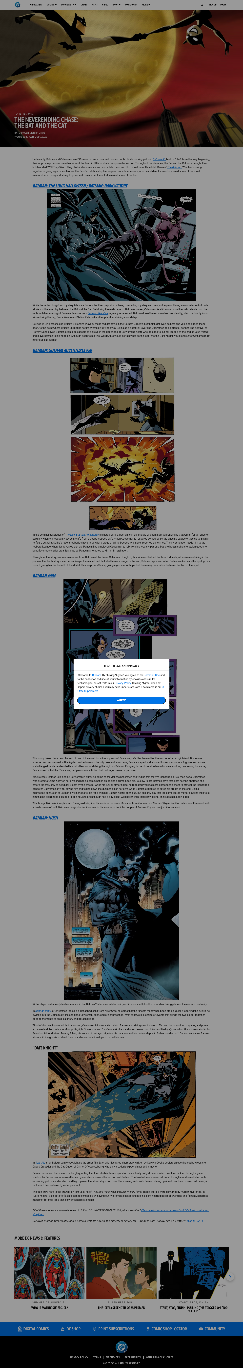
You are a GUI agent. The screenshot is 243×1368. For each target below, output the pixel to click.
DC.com (96, 675)
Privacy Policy (123, 683)
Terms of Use (152, 675)
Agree (121, 700)
